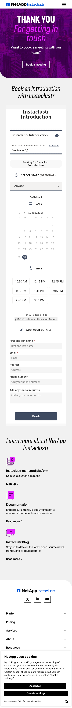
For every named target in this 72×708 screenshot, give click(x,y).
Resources (36, 647)
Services (36, 630)
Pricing (10, 622)
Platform (36, 613)
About (36, 639)
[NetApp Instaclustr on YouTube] (47, 599)
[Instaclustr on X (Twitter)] (27, 599)
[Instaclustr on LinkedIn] (37, 599)
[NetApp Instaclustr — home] (25, 4)
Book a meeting (36, 64)
